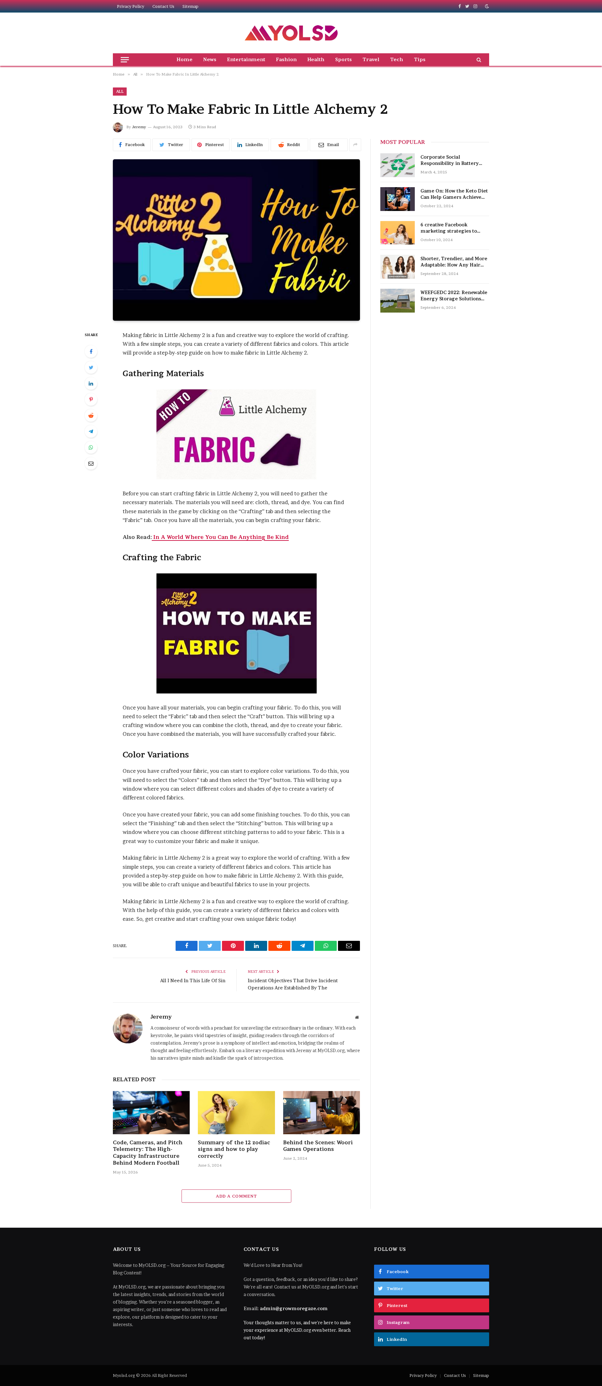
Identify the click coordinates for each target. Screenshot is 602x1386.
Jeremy (139, 126)
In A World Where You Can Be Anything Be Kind (220, 537)
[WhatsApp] (91, 447)
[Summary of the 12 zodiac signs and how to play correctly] (236, 1112)
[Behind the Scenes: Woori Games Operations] (321, 1112)
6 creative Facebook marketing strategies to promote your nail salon (449, 228)
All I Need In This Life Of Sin (192, 980)
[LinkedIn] (91, 383)
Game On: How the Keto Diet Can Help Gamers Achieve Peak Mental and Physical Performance (454, 194)
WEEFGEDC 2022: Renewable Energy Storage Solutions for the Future (453, 296)
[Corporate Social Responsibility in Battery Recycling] (397, 165)
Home (185, 59)
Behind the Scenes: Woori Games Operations (318, 1145)
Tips (419, 59)
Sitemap (190, 6)
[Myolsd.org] (291, 33)
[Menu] (125, 60)
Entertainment (246, 59)
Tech (396, 59)
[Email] (91, 463)
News (209, 59)
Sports (343, 59)
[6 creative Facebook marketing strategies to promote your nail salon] (397, 233)
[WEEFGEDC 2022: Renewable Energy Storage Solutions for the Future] (397, 301)
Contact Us (163, 6)
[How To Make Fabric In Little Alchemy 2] (236, 240)
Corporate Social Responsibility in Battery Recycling (449, 160)
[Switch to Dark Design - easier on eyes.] (486, 6)
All (120, 91)
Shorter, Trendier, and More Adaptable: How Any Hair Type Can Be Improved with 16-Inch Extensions (453, 262)
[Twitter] (91, 367)
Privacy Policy (130, 6)
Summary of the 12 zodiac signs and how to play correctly (234, 1149)
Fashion (286, 59)
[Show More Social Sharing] (355, 145)
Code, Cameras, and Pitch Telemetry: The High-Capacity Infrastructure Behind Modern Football (147, 1152)
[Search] (478, 60)
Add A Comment (236, 1196)
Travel (370, 59)
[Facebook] (91, 351)
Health (316, 59)
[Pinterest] (91, 399)
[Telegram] (91, 431)
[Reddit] (91, 415)
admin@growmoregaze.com (294, 1308)
